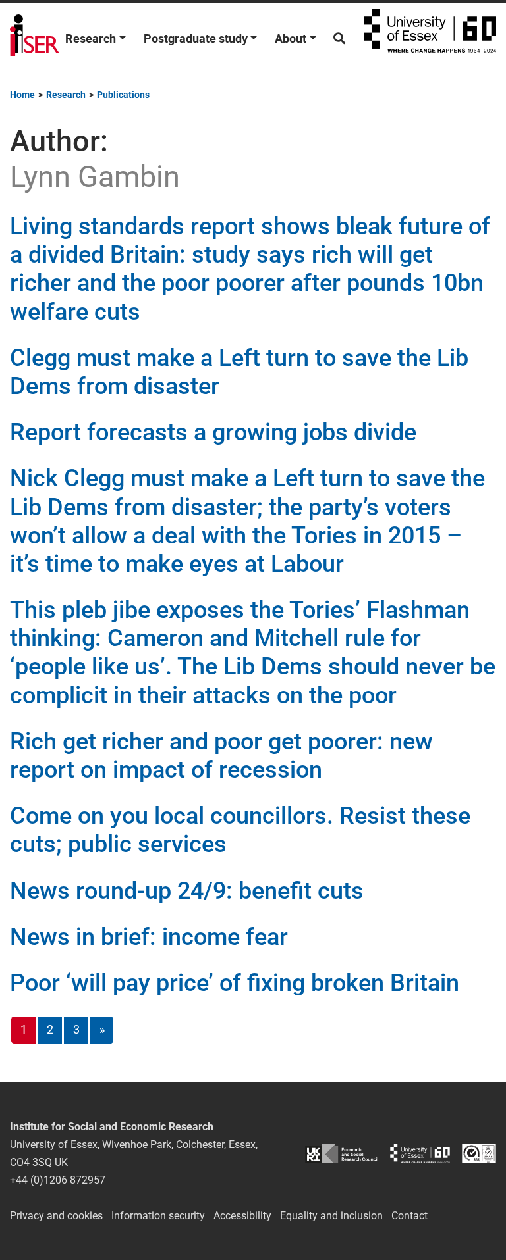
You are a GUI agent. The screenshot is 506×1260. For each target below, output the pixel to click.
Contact (409, 1215)
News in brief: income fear (149, 937)
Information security (158, 1215)
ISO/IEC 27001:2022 (479, 1153)
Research (90, 38)
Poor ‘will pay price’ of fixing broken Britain (234, 983)
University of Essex (430, 38)
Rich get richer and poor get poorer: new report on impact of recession (221, 756)
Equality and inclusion (331, 1215)
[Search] (339, 38)
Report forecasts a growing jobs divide (213, 432)
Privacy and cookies (56, 1215)
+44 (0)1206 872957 (57, 1180)
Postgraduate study (196, 38)
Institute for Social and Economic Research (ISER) (34, 38)
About (290, 38)
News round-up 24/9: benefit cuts (187, 891)
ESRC (341, 1153)
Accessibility (242, 1215)
